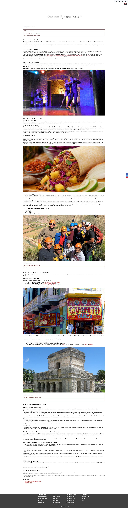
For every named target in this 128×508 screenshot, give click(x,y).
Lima (45, 282)
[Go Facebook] (119, 1)
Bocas (49, 284)
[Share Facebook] (127, 174)
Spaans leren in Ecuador (70, 500)
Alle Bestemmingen (42, 494)
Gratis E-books (55, 500)
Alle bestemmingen (28, 482)
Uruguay (88, 55)
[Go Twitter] (122, 1)
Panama (80, 55)
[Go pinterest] (125, 1)
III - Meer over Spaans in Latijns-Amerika (32, 35)
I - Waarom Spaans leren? (29, 263)
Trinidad (54, 283)
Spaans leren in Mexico (70, 498)
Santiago (58, 282)
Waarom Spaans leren (42, 498)
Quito (46, 283)
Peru (65, 143)
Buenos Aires (48, 282)
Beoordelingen (41, 502)
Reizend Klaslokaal (46, 287)
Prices (83, 500)
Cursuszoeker (84, 494)
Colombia (58, 55)
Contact (122, 4)
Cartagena (50, 283)
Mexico (77, 55)
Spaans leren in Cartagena (71, 494)
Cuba (66, 55)
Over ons (40, 500)
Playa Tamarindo (54, 284)
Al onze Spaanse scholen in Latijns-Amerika (33, 481)
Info (111, 4)
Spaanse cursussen (102, 4)
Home (82, 4)
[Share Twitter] (127, 176)
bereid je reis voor (56, 502)
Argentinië (49, 55)
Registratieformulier (85, 496)
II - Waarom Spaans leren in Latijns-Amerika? (32, 33)
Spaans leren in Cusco (70, 496)
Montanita (46, 284)
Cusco (44, 283)
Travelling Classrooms (70, 502)
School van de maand (29, 483)
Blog (116, 4)
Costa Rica (62, 55)
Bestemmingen (90, 4)
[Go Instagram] (116, 1)
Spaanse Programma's (42, 496)
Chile (55, 55)
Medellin (53, 282)
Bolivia (52, 55)
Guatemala (73, 55)
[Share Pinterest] (127, 177)
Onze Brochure (55, 498)
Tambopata (44, 285)
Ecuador (69, 55)
